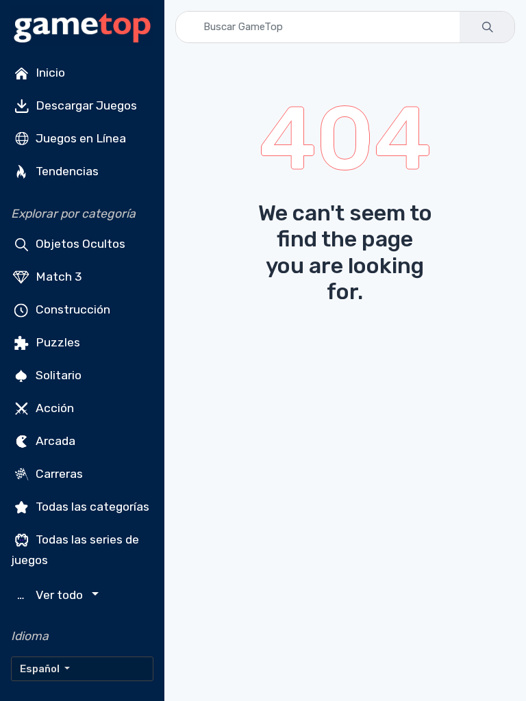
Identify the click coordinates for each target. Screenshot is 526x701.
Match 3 (57, 276)
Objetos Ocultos (79, 244)
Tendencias (66, 171)
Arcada (54, 441)
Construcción (71, 309)
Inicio (49, 72)
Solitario (57, 375)
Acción (53, 408)
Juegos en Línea (79, 138)
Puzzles (56, 342)
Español (41, 669)
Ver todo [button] (51, 595)
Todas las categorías (91, 506)
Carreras (58, 474)
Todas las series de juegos (75, 550)
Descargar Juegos (85, 105)
